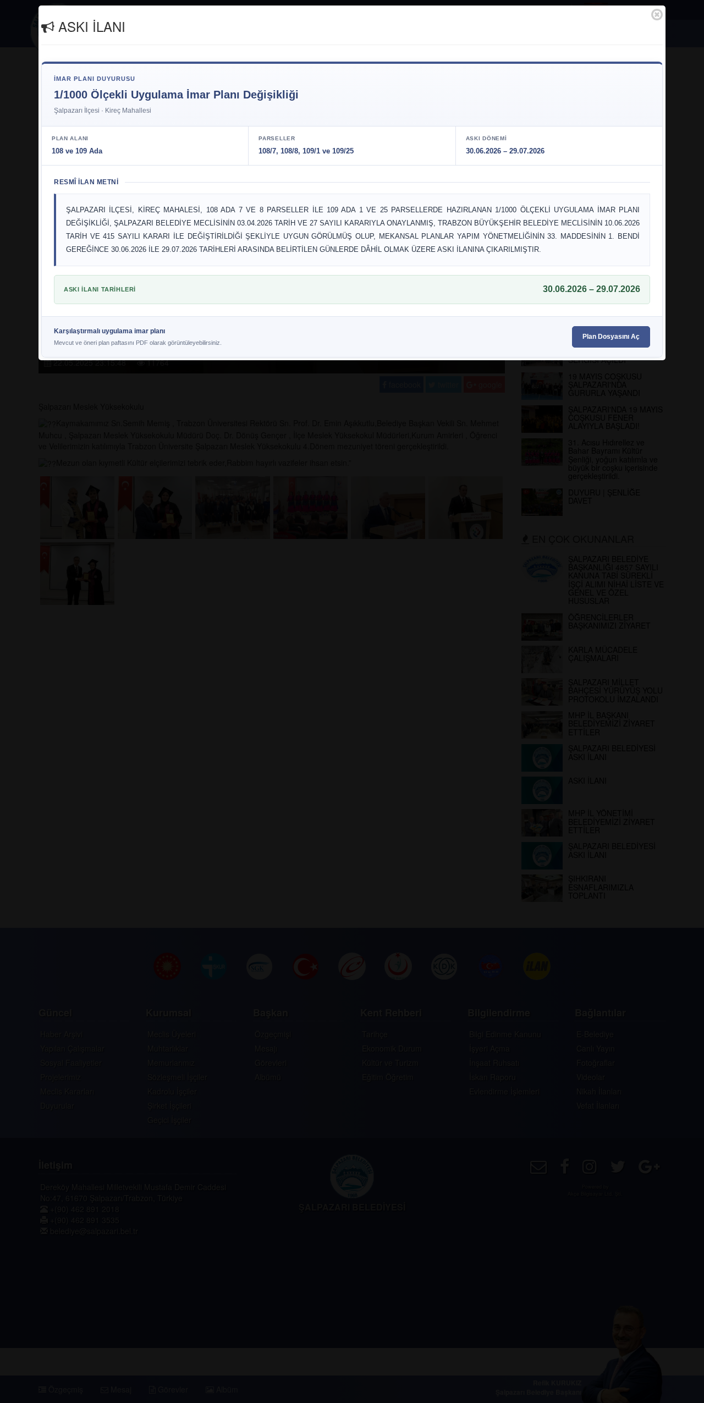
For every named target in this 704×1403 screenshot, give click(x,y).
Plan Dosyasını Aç (611, 336)
